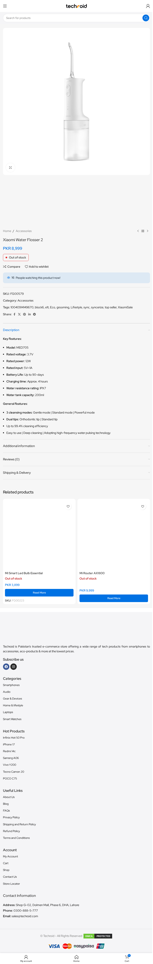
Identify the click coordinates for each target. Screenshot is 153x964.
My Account (10, 856)
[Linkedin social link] (29, 314)
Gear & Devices (12, 698)
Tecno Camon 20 (13, 771)
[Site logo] (77, 6)
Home (7, 231)
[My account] (148, 6)
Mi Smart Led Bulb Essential (24, 573)
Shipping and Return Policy (19, 824)
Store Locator (11, 883)
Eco (52, 307)
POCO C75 (10, 778)
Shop (6, 870)
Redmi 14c (9, 751)
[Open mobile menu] (5, 6)
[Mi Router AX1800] (113, 535)
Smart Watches (12, 719)
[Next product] (147, 231)
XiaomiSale (125, 307)
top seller (111, 307)
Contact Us (10, 877)
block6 (39, 307)
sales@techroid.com (25, 916)
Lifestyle (76, 307)
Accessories (24, 231)
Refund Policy (11, 831)
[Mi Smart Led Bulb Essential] (39, 535)
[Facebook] (6, 666)
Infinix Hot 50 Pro (14, 737)
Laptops (8, 712)
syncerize (97, 307)
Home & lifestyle (13, 705)
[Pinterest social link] (24, 314)
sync (86, 307)
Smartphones (11, 685)
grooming (63, 307)
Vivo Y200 (9, 764)
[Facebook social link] (14, 314)
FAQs (6, 810)
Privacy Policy (11, 817)
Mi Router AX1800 (92, 573)
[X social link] (19, 314)
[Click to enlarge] (10, 167)
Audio (6, 692)
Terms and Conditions (16, 838)
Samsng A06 (11, 758)
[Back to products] (142, 231)
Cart (5, 863)
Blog (6, 804)
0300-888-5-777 (26, 911)
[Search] (145, 18)
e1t (47, 307)
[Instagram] (13, 666)
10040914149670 (22, 307)
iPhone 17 (9, 744)
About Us (9, 797)
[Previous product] (138, 231)
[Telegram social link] (34, 314)
